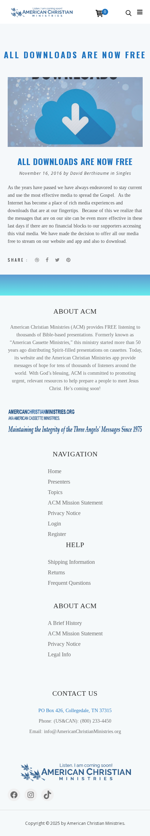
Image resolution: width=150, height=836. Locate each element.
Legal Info (59, 654)
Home (54, 471)
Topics (55, 492)
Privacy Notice (64, 513)
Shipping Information (71, 562)
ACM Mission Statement (75, 503)
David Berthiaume (89, 173)
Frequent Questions (69, 583)
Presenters (59, 482)
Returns (56, 572)
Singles (123, 173)
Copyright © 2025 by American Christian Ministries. (75, 823)
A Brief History (65, 623)
